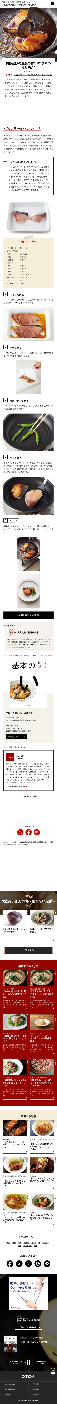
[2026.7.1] (15, 1202)
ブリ (20, 796)
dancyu (5, 842)
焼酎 (8, 1243)
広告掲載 (36, 1389)
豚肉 (19, 1243)
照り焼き (27, 796)
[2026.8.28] (15, 978)
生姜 (35, 796)
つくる (14, 842)
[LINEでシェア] (37, 832)
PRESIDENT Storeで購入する (16, 1362)
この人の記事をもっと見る (15, 786)
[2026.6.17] (42, 1128)
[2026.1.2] (42, 978)
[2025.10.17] (42, 1022)
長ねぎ (33, 1243)
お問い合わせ (37, 1394)
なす (35, 1246)
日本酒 (26, 1243)
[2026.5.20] (15, 1165)
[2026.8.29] (15, 1022)
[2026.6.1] (42, 1202)
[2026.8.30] (42, 1067)
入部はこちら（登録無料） (28, 1327)
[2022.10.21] (42, 918)
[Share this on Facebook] (28, 832)
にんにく (45, 1243)
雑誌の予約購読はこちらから (41, 1362)
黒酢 (14, 1243)
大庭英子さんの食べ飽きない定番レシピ (33, 75)
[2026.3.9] (15, 1128)
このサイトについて (11, 1384)
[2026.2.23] (42, 1165)
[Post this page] (20, 832)
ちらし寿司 (27, 1246)
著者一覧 (36, 1384)
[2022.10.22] (15, 918)
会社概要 (7, 1394)
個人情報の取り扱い (11, 1389)
